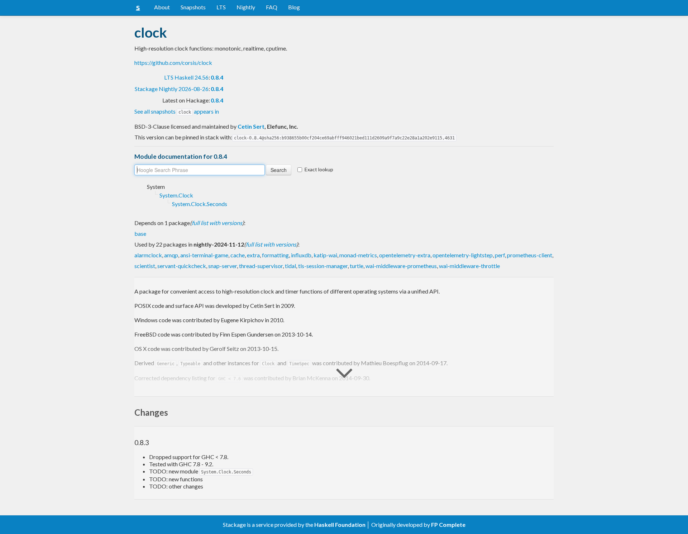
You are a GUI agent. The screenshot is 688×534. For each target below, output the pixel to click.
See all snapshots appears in (176, 111)
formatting (275, 255)
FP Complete (448, 524)
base (140, 233)
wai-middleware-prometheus (401, 265)
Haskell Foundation (340, 524)
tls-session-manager (323, 265)
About (162, 7)
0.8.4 (217, 77)
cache (237, 255)
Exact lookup (319, 169)
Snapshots (193, 7)
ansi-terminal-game (204, 255)
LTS (221, 7)
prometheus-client (529, 255)
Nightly (245, 7)
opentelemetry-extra (404, 255)
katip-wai (325, 255)
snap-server (222, 265)
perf (500, 255)
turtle (356, 265)
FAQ (271, 7)
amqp (171, 255)
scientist (144, 265)
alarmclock (148, 255)
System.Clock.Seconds (199, 203)
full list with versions (217, 222)
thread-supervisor (261, 265)
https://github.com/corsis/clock (173, 62)
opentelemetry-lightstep (463, 255)
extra (253, 255)
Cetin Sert (251, 126)
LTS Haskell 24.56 (186, 77)
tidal (290, 265)
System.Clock (176, 195)
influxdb (301, 255)
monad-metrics (358, 255)
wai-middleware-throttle (469, 265)
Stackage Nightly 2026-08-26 (172, 88)
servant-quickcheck (181, 265)
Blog (294, 7)
